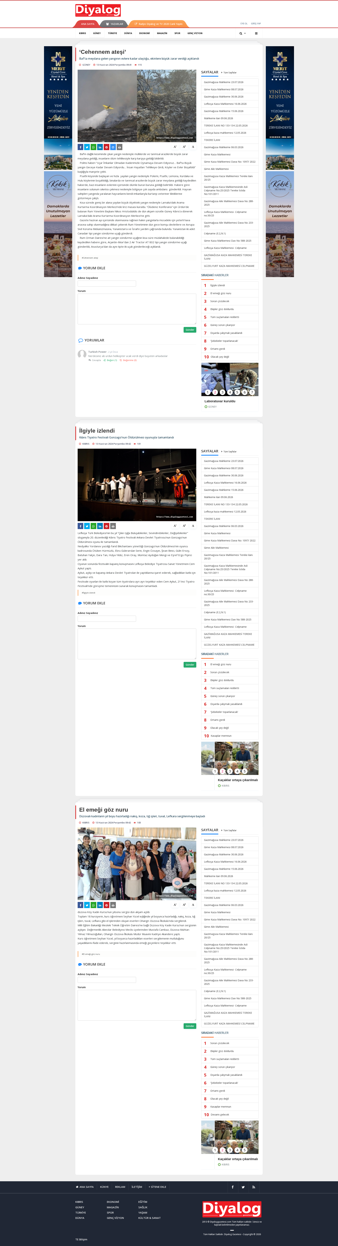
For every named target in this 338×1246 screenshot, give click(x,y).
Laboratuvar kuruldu (220, 401)
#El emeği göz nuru (91, 954)
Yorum (82, 291)
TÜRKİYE (112, 33)
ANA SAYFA (87, 24)
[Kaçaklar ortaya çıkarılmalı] (229, 761)
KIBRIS (82, 33)
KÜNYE (104, 1187)
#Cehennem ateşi (90, 257)
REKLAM (120, 1187)
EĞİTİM (142, 1201)
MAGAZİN (162, 33)
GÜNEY (97, 33)
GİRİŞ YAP (256, 23)
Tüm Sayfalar (230, 72)
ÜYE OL (244, 23)
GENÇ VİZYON (194, 33)
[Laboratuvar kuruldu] (229, 382)
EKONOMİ (144, 33)
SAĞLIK (142, 1207)
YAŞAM (142, 1212)
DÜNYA (128, 33)
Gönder (190, 329)
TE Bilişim (81, 1239)
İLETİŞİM (137, 1187)
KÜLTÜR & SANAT (149, 1218)
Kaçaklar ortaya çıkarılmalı (225, 780)
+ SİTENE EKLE (157, 1187)
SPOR (177, 33)
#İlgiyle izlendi (88, 592)
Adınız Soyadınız (88, 278)
